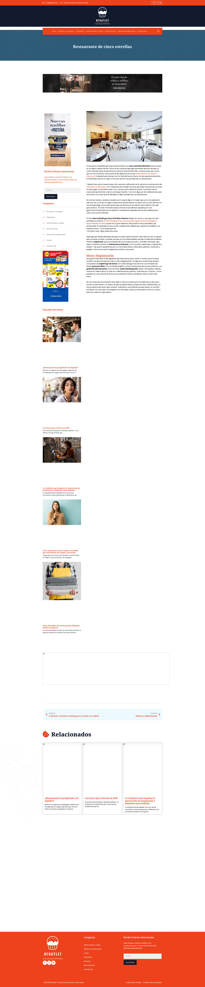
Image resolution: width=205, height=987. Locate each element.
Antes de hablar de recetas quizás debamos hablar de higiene (61, 626)
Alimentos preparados (126, 31)
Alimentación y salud (95, 31)
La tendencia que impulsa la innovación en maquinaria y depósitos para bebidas (61, 489)
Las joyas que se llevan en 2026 (56, 428)
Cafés (86, 953)
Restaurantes (110, 31)
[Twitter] (157, 2)
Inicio (54, 31)
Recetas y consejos (66, 31)
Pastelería (80, 31)
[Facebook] (153, 2)
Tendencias (142, 31)
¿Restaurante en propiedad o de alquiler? (60, 367)
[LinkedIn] (160, 2)
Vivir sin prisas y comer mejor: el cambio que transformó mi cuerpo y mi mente (60, 551)
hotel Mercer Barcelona (96, 187)
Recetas (87, 961)
